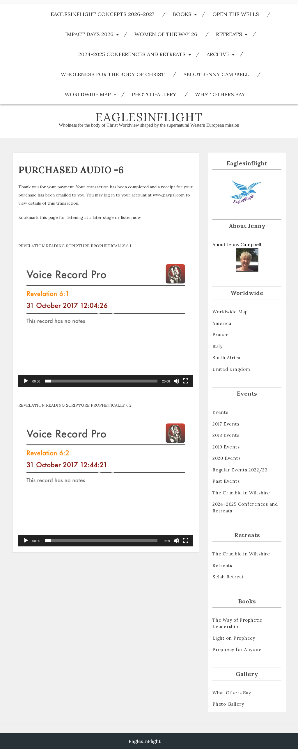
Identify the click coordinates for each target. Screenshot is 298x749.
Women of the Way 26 (165, 34)
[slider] (101, 381)
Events (220, 412)
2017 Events (225, 424)
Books (182, 14)
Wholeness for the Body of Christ (113, 74)
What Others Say (220, 94)
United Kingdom (231, 369)
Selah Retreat (228, 577)
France (220, 334)
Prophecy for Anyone (236, 649)
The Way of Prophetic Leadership (237, 623)
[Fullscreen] (186, 381)
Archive (218, 54)
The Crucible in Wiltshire (241, 493)
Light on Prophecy (233, 638)
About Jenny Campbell (216, 74)
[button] (106, 321)
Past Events (226, 481)
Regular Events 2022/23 (240, 470)
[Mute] (176, 381)
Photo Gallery (154, 94)
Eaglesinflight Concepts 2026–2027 (102, 14)
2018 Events (225, 435)
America (221, 323)
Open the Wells (235, 14)
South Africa (226, 357)
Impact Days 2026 (89, 34)
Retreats (229, 34)
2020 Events (226, 458)
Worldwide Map (88, 94)
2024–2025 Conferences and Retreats (132, 54)
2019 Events (226, 447)
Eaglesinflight (149, 117)
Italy (217, 346)
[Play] (26, 381)
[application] (105, 321)
